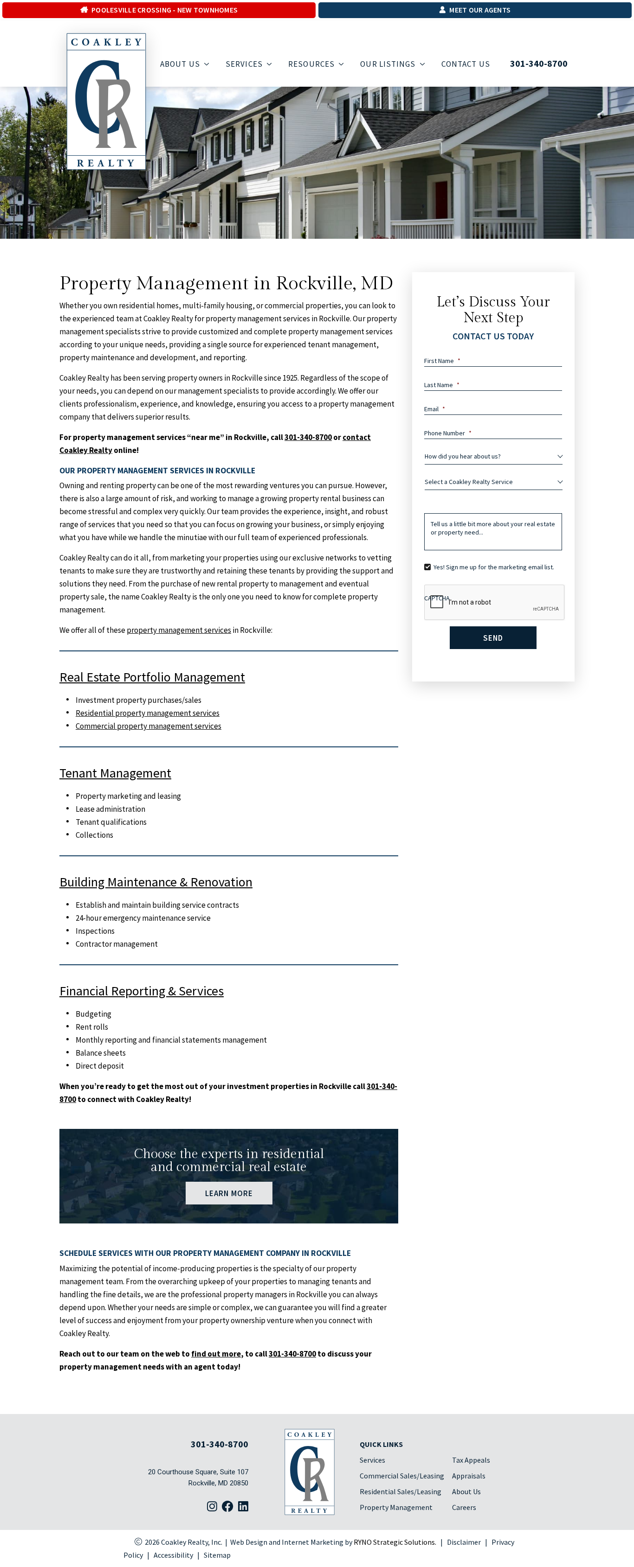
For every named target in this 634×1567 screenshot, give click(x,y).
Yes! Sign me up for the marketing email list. (493, 567)
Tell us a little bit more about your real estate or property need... (493, 528)
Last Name (441, 385)
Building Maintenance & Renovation (155, 881)
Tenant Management (115, 772)
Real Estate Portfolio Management (152, 677)
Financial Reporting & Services (141, 990)
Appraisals (468, 1475)
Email (434, 409)
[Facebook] (227, 1507)
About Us (466, 1491)
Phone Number (448, 433)
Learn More (228, 1193)
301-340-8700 (539, 63)
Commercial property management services (148, 726)
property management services (179, 630)
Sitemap (217, 1555)
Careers (464, 1507)
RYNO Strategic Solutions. (395, 1542)
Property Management (396, 1507)
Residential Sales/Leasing (400, 1491)
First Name (442, 361)
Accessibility (173, 1555)
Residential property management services (148, 713)
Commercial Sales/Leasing (402, 1475)
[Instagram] (212, 1507)
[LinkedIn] (243, 1507)
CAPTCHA (437, 598)
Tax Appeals (471, 1460)
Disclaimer (464, 1542)
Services (372, 1460)
